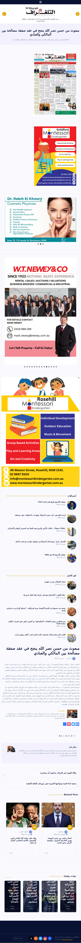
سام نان (68, 658)
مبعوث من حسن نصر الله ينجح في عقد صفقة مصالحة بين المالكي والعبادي (39, 40)
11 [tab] (31, 366)
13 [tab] (27, 366)
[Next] (10, 876)
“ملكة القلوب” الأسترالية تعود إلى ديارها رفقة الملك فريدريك (44, 595)
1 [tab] (43, 244)
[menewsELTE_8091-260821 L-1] (55, 84)
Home (67, 40)
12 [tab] (29, 366)
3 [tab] (38, 244)
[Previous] (6, 876)
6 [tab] (44, 366)
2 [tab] (40, 244)
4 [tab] (49, 366)
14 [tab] (24, 366)
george (61, 832)
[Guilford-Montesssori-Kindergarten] (55, 156)
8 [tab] (39, 366)
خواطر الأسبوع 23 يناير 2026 (55, 555)
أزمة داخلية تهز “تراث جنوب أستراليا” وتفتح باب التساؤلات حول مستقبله (40, 515)
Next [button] (73, 219)
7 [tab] (41, 366)
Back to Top (18, 938)
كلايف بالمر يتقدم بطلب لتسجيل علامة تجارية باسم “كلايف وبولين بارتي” (40, 635)
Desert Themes (67, 939)
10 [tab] (34, 366)
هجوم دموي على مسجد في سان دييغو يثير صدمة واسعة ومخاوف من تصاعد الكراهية (12, 890)
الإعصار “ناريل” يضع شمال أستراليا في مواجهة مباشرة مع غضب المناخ (40, 542)
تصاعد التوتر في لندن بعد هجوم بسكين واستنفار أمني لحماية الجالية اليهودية (68, 890)
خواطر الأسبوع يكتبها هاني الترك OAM (51, 502)
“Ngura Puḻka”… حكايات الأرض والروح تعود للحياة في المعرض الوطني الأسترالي (36, 528)
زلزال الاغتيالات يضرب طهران (54, 582)
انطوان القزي (24, 832)
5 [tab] (46, 366)
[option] (68, 896)
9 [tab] (36, 366)
